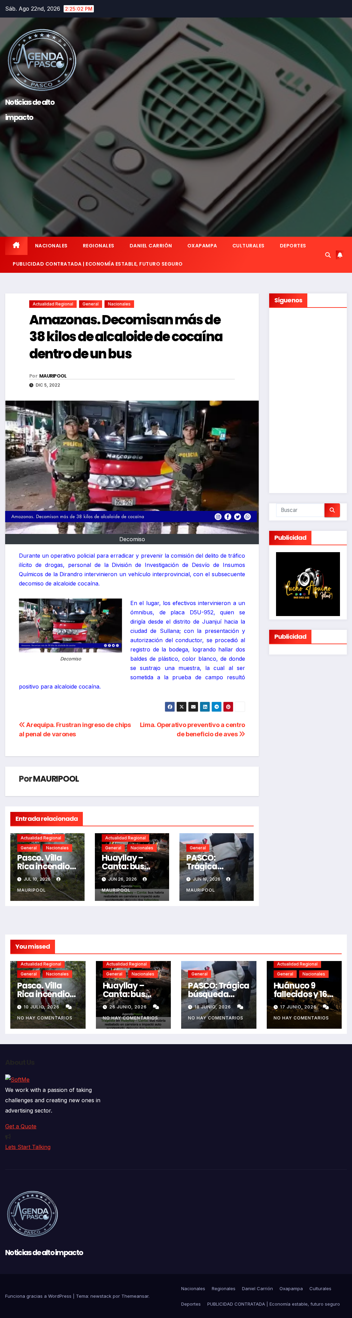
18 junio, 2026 (213, 1006)
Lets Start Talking (28, 1146)
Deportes (293, 245)
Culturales (248, 245)
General (90, 303)
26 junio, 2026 (128, 1006)
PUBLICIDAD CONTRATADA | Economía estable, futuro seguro (98, 263)
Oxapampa (202, 245)
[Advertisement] (176, 177)
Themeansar (134, 1296)
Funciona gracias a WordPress (39, 1296)
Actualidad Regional (53, 303)
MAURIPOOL (53, 376)
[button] (328, 255)
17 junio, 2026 (299, 1006)
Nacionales (51, 245)
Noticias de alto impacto (44, 1253)
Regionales (98, 245)
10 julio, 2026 (42, 1006)
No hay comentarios (45, 1017)
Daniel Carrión (151, 245)
